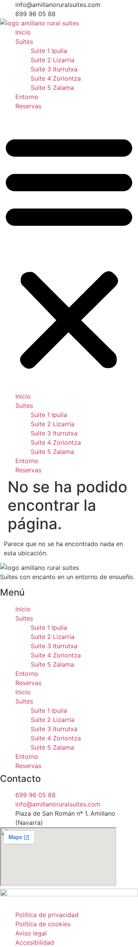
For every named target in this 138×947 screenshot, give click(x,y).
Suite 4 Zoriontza (56, 78)
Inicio (23, 32)
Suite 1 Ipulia (49, 51)
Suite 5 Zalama (52, 87)
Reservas (28, 106)
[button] (69, 251)
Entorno (26, 97)
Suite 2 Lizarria (52, 60)
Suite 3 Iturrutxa (54, 69)
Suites (24, 41)
